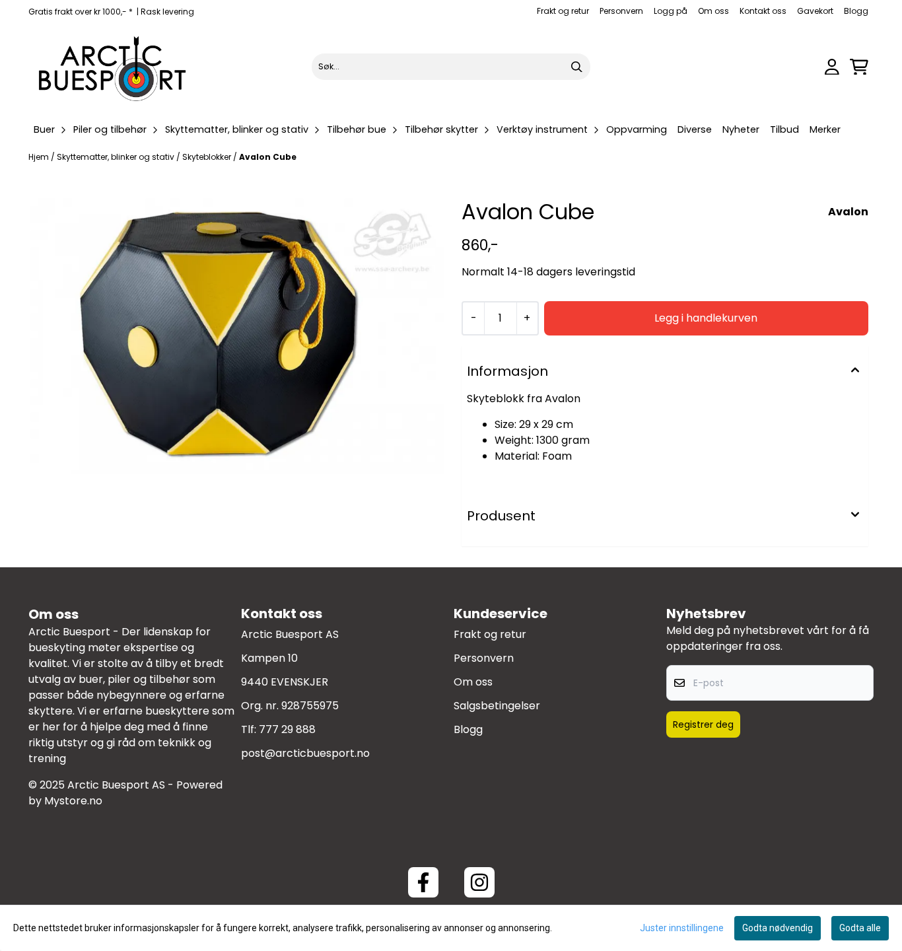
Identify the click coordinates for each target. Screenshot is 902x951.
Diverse (694, 129)
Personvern (621, 11)
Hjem (39, 156)
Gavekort (815, 11)
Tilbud (784, 129)
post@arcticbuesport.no (305, 753)
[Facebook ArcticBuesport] (423, 882)
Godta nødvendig (777, 928)
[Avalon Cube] (237, 336)
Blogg (856, 11)
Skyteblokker (207, 156)
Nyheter (740, 129)
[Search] (577, 66)
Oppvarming (636, 129)
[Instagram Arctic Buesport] (479, 882)
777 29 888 (287, 729)
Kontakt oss (763, 11)
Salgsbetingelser (497, 705)
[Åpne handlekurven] (859, 67)
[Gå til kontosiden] (832, 67)
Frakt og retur (563, 11)
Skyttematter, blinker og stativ (116, 156)
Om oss (713, 11)
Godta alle (860, 928)
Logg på (670, 11)
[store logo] (112, 66)
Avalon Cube (267, 156)
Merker (825, 129)
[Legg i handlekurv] (706, 318)
